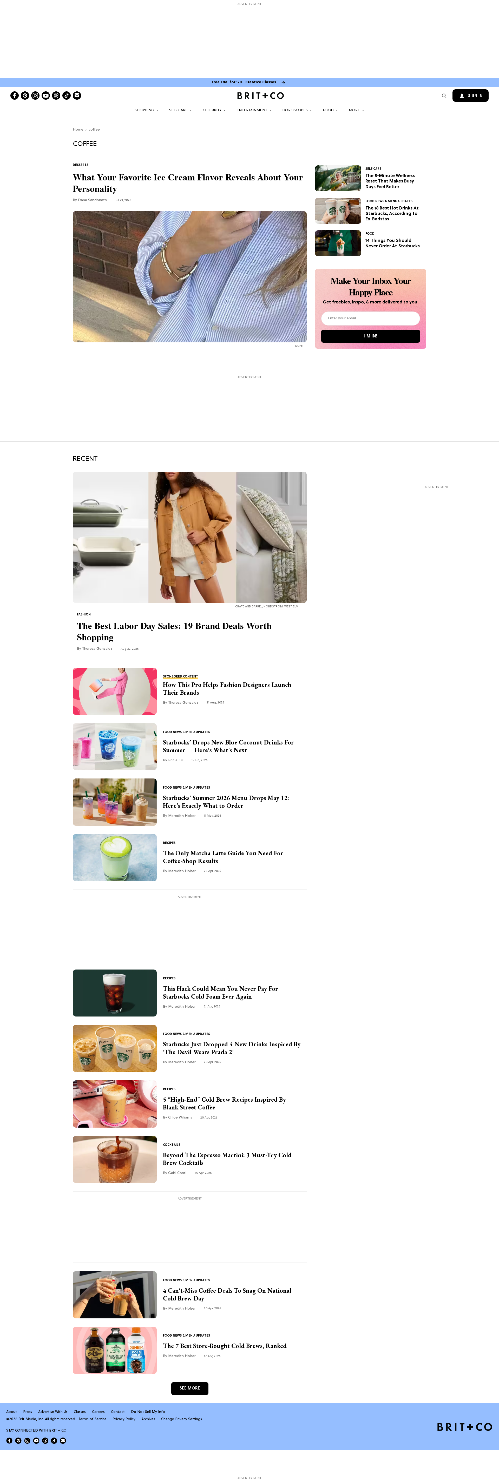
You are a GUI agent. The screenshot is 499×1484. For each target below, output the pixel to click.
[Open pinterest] (25, 95)
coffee (94, 130)
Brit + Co (175, 760)
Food (328, 110)
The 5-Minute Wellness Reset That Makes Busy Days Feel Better (390, 181)
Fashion (84, 614)
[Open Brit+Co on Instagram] (27, 1441)
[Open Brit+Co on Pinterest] (18, 1440)
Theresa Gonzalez (97, 649)
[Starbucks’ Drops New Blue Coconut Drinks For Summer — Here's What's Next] (115, 747)
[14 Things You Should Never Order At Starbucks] (338, 243)
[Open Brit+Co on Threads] (45, 1441)
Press (27, 1412)
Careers (98, 1412)
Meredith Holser (182, 816)
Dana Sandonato (92, 200)
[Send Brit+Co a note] (77, 95)
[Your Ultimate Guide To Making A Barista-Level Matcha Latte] (115, 857)
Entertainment (252, 110)
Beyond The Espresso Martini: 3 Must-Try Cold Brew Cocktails (227, 1159)
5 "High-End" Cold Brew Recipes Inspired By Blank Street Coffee (224, 1103)
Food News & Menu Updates (388, 201)
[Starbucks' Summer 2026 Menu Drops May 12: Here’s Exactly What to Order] (115, 802)
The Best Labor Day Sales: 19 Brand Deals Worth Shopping (174, 631)
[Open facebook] (14, 95)
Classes (80, 1412)
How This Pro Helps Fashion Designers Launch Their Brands (227, 688)
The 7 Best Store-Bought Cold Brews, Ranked (225, 1346)
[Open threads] (56, 95)
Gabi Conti (177, 1173)
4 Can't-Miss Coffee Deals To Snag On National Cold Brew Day (227, 1294)
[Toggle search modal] (444, 95)
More (354, 110)
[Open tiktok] (66, 95)
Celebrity (212, 110)
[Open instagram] (35, 95)
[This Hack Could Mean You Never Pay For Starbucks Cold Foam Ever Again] (115, 993)
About (11, 1412)
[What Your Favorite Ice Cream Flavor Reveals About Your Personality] (190, 277)
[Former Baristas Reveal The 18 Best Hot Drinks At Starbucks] (338, 211)
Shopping (144, 110)
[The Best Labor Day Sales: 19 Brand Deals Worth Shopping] (190, 537)
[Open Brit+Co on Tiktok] (54, 1441)
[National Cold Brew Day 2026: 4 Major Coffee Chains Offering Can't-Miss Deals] (115, 1295)
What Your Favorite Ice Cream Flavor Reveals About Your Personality (188, 182)
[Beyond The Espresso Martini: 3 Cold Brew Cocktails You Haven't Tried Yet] (115, 1159)
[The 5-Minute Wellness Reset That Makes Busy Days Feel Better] (338, 178)
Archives (148, 1419)
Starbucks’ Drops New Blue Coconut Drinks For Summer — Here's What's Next (228, 746)
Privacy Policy (124, 1419)
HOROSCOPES (295, 110)
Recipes (169, 843)
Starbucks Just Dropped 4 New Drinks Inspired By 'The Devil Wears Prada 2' (231, 1048)
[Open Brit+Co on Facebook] (9, 1441)
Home (78, 130)
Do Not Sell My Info (148, 1412)
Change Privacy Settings (181, 1419)
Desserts (80, 165)
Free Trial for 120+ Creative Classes (244, 82)
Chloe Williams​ (180, 1118)
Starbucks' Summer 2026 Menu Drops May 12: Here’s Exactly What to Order (226, 802)
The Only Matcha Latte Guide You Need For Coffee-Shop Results (223, 857)
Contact (118, 1412)
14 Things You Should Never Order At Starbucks (392, 243)
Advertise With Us (53, 1412)
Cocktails (171, 1145)
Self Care (178, 110)
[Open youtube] (46, 95)
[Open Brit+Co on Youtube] (36, 1440)
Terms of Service (92, 1419)
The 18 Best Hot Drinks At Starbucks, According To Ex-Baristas (392, 214)
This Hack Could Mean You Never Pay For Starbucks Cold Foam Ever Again (220, 992)
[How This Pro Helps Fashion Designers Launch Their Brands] (115, 691)
